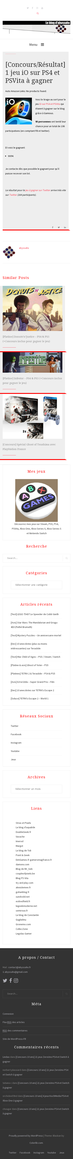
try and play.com (24, 882)
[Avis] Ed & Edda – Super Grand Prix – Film (32, 681)
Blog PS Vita (22, 878)
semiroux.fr (22, 910)
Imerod (19, 841)
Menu (33, 44)
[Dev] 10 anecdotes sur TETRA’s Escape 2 (32, 690)
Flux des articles (14, 1022)
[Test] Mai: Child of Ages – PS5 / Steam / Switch (35, 656)
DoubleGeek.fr (23, 832)
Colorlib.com (36, 1142)
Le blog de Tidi (23, 850)
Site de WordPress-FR (14, 1038)
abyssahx (24, 248)
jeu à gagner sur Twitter (38, 190)
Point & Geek (23, 855)
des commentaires (15, 1030)
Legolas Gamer (24, 933)
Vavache (20, 836)
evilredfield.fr (23, 901)
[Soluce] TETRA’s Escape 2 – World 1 (30, 698)
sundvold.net (23, 896)
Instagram (16, 742)
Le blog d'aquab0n (25, 827)
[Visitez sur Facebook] (10, 981)
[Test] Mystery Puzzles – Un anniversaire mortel (36, 635)
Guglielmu (21, 919)
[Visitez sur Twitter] (5, 981)
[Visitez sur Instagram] (16, 981)
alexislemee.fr (23, 887)
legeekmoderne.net (26, 906)
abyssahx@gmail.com (16, 971)
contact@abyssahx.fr (19, 967)
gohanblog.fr (22, 892)
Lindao (6, 1056)
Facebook (16, 734)
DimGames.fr (22, 859)
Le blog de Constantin (27, 915)
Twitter (13, 194)
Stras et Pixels (23, 822)
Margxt (19, 845)
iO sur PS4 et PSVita (49, 104)
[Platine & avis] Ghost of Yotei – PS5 (29, 665)
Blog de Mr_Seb (24, 868)
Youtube (15, 751)
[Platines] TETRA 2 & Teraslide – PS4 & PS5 (33, 673)
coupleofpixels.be (25, 873)
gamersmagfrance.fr (41, 859)
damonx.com (22, 864)
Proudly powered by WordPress (26, 1135)
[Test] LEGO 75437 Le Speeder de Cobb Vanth (35, 614)
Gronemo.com (23, 924)
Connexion (8, 1013)
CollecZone (22, 929)
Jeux (13, 759)
